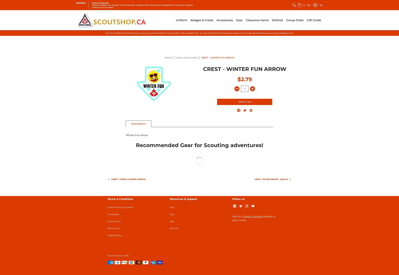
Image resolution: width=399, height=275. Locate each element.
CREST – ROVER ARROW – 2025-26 (271, 179)
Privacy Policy (114, 221)
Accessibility (113, 214)
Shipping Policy (115, 235)
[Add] (252, 88)
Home (168, 57)
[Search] (294, 5)
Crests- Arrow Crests (186, 57)
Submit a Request (100, 3)
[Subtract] (236, 88)
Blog (172, 214)
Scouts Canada (252, 216)
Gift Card (174, 228)
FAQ (172, 207)
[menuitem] (294, 5)
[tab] (138, 124)
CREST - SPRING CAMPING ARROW (128, 179)
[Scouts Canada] (111, 20)
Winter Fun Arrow (137, 135)
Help (172, 221)
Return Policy (114, 228)
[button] (304, 5)
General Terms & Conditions (120, 207)
